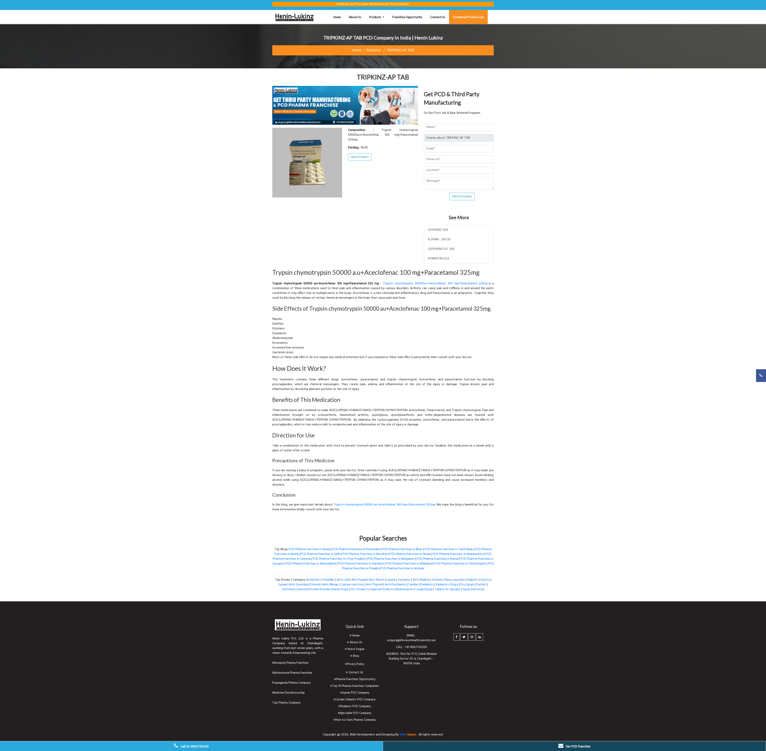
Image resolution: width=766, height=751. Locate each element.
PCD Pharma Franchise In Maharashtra (458, 554)
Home (339, 17)
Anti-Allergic (330, 584)
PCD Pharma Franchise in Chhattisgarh (460, 563)
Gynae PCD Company (355, 692)
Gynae (282, 584)
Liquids (391, 579)
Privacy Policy (355, 664)
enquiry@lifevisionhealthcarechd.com (411, 640)
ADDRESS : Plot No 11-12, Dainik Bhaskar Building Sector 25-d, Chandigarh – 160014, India (411, 659)
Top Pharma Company (286, 702)
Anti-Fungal (359, 579)
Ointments (289, 589)
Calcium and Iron (352, 584)
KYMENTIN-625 (438, 258)
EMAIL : (411, 635)
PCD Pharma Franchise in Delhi (320, 554)
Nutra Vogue (355, 649)
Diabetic (472, 579)
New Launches (455, 579)
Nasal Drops (340, 589)
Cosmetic (404, 579)
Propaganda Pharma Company (291, 682)
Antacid (477, 589)
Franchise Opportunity (407, 17)
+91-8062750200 (416, 647)
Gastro (485, 579)
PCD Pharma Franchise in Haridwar (361, 563)
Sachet (481, 584)
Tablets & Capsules (447, 589)
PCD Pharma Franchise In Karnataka (356, 549)
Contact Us (355, 672)
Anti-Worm (376, 579)
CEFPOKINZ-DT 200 (441, 249)
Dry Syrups (467, 584)
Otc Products (360, 589)
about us (355, 17)
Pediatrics (427, 584)
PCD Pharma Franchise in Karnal (437, 559)
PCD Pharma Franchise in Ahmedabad (311, 563)
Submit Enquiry (462, 196)
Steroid (315, 584)
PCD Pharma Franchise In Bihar (402, 549)
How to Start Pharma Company (355, 720)
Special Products (382, 589)
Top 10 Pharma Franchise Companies (355, 686)
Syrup (466, 589)
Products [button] (375, 17)
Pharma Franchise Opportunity (355, 679)
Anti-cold (343, 579)
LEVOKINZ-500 (438, 230)
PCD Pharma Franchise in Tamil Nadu (448, 549)
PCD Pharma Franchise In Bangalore (391, 559)
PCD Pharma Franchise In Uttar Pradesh (339, 559)
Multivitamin (404, 589)
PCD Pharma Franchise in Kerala (309, 549)
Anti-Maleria (421, 579)
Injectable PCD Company (355, 713)
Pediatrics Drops (447, 584)
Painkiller (373, 50)
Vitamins (437, 579)
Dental (302, 589)
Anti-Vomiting (298, 584)
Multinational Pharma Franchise (292, 673)
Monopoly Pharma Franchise (290, 663)
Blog (355, 656)
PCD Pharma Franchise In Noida (410, 554)
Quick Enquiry (360, 157)
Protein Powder (319, 589)
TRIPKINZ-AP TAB (400, 50)
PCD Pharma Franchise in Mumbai (365, 554)
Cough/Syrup (423, 589)
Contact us (437, 17)
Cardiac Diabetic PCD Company (355, 699)
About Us (355, 642)
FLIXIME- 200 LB (439, 239)
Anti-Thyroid (373, 584)
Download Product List (468, 17)
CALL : (400, 647)
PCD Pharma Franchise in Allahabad (409, 563)
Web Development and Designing (372, 734)
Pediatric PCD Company (355, 706)
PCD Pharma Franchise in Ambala (402, 568)
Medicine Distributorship (288, 692)
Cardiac (413, 584)
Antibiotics (313, 579)
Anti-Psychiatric (395, 584)
